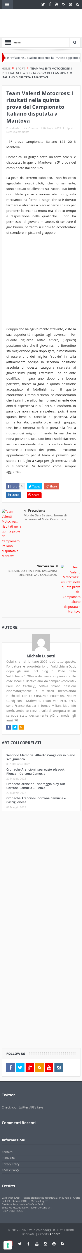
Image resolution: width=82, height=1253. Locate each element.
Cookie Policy (10, 1170)
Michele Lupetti (41, 656)
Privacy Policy (10, 1164)
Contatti (7, 1152)
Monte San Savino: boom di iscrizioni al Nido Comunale (45, 517)
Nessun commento (17, 132)
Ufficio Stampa (29, 128)
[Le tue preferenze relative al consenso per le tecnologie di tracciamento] (7, 1245)
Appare (55, 1234)
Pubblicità (8, 1158)
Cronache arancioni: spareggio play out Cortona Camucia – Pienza (35, 786)
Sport (70, 128)
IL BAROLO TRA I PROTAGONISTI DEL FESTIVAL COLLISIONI (33, 572)
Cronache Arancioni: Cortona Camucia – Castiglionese (36, 800)
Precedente (36, 510)
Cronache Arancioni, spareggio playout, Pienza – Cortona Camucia (35, 771)
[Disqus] (41, 872)
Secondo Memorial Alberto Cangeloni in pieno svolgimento (40, 757)
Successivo (45, 566)
